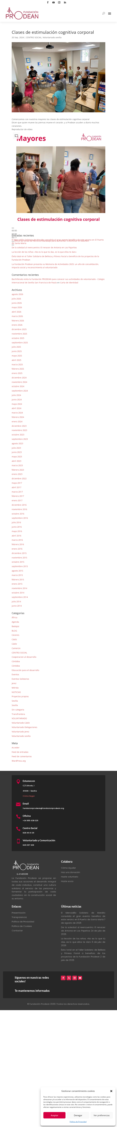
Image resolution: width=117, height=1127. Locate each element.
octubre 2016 (18, 513)
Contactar (17, 930)
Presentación (19, 912)
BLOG (14, 630)
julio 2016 (16, 522)
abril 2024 (16, 408)
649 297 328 (28, 845)
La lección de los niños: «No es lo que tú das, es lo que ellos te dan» (44, 252)
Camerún (16, 648)
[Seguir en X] (69, 978)
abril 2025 (16, 360)
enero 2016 (17, 548)
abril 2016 (16, 535)
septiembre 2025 (20, 342)
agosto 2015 (17, 570)
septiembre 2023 (20, 439)
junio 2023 (17, 452)
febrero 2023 (18, 469)
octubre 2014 (18, 592)
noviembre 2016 (19, 509)
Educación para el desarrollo (25, 670)
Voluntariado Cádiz (21, 722)
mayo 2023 (17, 456)
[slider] (14, 234)
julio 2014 (16, 601)
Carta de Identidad (69, 282)
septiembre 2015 (20, 566)
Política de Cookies (22, 926)
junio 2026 (17, 303)
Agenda (15, 622)
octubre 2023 (18, 434)
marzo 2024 (17, 412)
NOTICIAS (16, 692)
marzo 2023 (17, 465)
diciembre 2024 (19, 377)
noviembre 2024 (19, 382)
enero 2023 (17, 474)
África (14, 617)
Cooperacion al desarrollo (24, 657)
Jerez (14, 683)
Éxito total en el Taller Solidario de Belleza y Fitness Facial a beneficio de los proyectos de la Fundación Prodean (83, 953)
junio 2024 (17, 399)
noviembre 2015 (19, 557)
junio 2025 (17, 351)
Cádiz (14, 639)
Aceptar (54, 1115)
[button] (111, 1091)
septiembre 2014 (20, 597)
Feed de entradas (20, 752)
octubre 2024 (18, 386)
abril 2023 (16, 461)
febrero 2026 (18, 320)
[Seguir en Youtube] (53, 2)
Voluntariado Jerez (20, 731)
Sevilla (15, 700)
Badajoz (15, 626)
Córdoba (16, 661)
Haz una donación (70, 872)
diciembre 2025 (19, 329)
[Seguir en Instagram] (59, 2)
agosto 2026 (17, 294)
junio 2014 (17, 605)
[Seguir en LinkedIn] (65, 2)
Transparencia (19, 917)
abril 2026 (16, 311)
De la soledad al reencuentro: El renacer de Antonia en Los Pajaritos (44, 247)
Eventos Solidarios (20, 679)
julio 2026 (16, 298)
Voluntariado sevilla (52, 37)
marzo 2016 (17, 540)
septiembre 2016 (20, 518)
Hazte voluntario (69, 876)
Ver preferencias (102, 1115)
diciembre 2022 (19, 478)
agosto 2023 (17, 443)
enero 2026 (17, 325)
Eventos (15, 674)
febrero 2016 (18, 544)
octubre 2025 (18, 338)
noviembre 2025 (19, 333)
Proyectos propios (20, 696)
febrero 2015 (18, 579)
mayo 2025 (17, 355)
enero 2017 (17, 500)
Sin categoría (18, 709)
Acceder (15, 747)
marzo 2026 (17, 316)
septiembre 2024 (20, 390)
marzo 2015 (17, 575)
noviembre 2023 (19, 430)
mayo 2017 (17, 483)
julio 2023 (16, 447)
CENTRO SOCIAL (34, 37)
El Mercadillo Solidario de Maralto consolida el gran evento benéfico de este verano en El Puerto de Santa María (83, 916)
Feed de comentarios (22, 756)
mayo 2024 (17, 404)
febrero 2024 (18, 417)
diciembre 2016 (19, 505)
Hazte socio (67, 881)
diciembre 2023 (19, 426)
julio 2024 (16, 395)
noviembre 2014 (19, 588)
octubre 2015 (18, 562)
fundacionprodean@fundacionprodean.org (43, 808)
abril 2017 (16, 487)
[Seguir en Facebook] (48, 2)
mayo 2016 (17, 531)
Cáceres (15, 635)
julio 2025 (16, 346)
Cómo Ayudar (68, 867)
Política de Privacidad (78, 1121)
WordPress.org (19, 760)
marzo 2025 (17, 364)
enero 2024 (17, 421)
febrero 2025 (18, 368)
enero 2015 (17, 583)
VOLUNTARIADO (19, 718)
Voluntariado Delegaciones (24, 727)
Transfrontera (18, 714)
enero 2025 (17, 373)
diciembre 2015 (19, 553)
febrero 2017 (18, 496)
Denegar (78, 1115)
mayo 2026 (17, 307)
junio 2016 (17, 526)
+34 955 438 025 (30, 820)
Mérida (15, 687)
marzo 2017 (17, 491)
